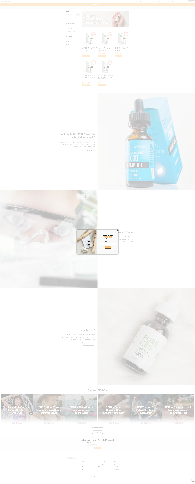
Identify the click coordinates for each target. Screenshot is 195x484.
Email (108, 241)
